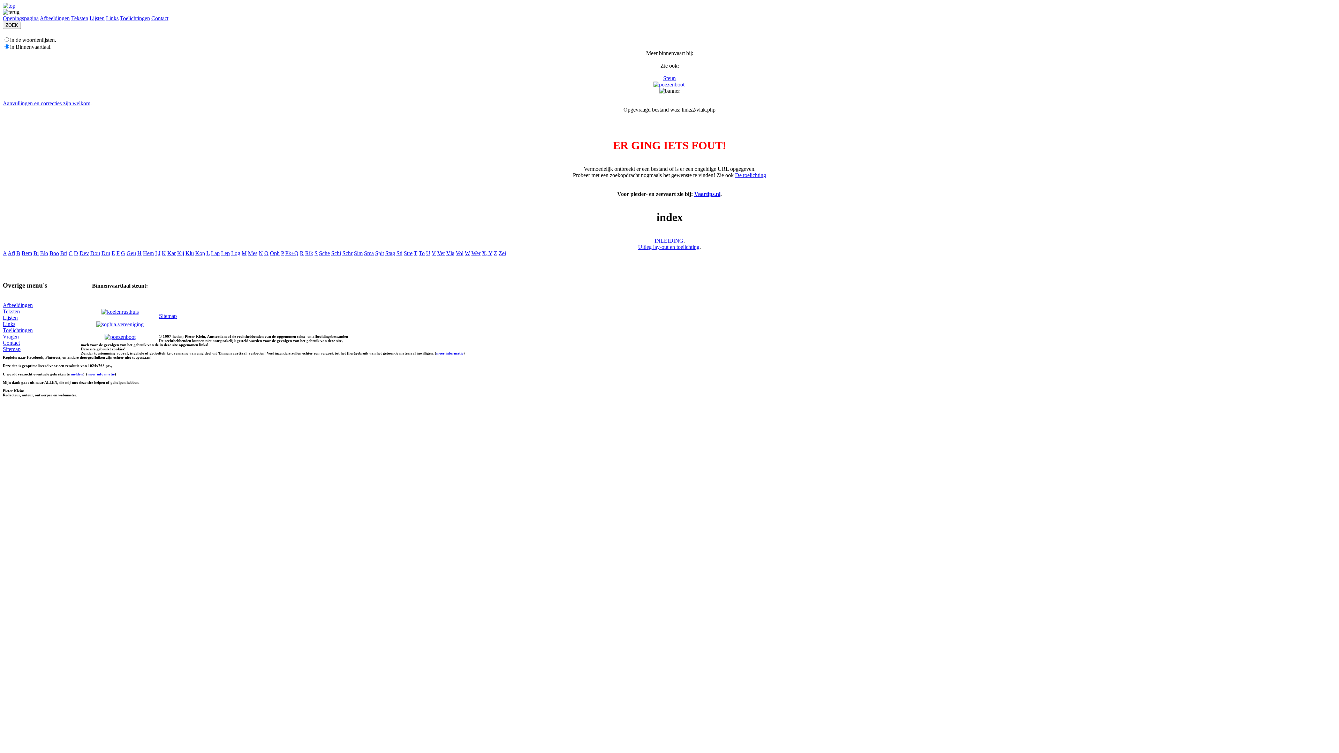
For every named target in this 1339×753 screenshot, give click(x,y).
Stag (390, 253)
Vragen (11, 337)
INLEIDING (669, 241)
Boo (54, 253)
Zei (502, 253)
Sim (358, 253)
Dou (95, 253)
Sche (324, 253)
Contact (159, 18)
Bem (27, 253)
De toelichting (750, 175)
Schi (336, 253)
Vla (450, 253)
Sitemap (12, 349)
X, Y (487, 253)
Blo (44, 253)
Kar (171, 253)
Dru (105, 253)
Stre (408, 253)
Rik (309, 253)
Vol (459, 253)
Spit (379, 253)
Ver (441, 253)
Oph (275, 253)
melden (77, 374)
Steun (669, 78)
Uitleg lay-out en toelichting (668, 247)
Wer (476, 253)
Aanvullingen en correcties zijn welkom (46, 103)
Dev (84, 253)
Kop (200, 253)
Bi (36, 253)
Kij (180, 253)
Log (235, 253)
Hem (148, 253)
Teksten (79, 18)
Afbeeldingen (55, 18)
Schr (347, 253)
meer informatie (449, 353)
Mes (252, 253)
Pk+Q (291, 253)
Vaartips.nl (707, 194)
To (422, 253)
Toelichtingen (135, 18)
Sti (399, 253)
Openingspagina (21, 18)
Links (112, 18)
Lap (215, 253)
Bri (63, 253)
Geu (131, 253)
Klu (190, 253)
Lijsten (97, 18)
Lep (225, 253)
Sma (369, 253)
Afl (11, 253)
